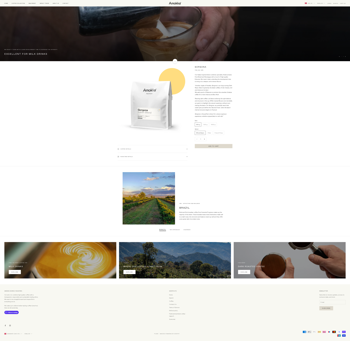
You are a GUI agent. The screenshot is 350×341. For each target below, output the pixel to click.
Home (6, 3)
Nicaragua (175, 229)
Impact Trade (44, 3)
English (320, 3)
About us (56, 3)
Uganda (187, 229)
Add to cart (213, 146)
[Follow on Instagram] (10, 325)
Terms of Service (174, 307)
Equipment (32, 3)
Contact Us (172, 304)
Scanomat (172, 319)
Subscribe (326, 308)
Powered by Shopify (173, 333)
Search (171, 298)
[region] (175, 30)
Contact (65, 3)
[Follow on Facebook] (5, 325)
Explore (14, 272)
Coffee (171, 301)
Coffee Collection (18, 3)
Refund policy (173, 310)
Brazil (162, 229)
